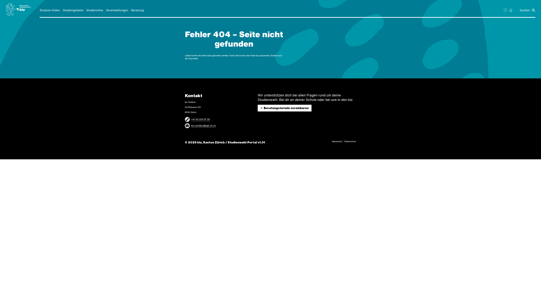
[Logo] (18, 9)
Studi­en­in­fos (94, 10)
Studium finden (50, 10)
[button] (511, 10)
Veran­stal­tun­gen (117, 10)
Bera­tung (137, 10)
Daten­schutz (350, 141)
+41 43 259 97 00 (200, 119)
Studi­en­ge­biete (73, 10)
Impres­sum (337, 141)
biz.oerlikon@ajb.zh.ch (203, 126)
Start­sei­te (193, 58)
